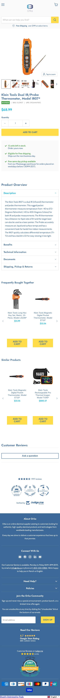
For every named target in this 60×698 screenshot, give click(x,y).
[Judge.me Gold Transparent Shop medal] (43, 490)
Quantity (5, 117)
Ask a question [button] (30, 456)
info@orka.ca (16, 568)
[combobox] (26, 20)
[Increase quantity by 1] (26, 123)
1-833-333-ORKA (39, 568)
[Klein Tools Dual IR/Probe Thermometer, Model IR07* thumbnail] (6, 84)
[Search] (55, 20)
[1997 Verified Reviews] (30, 677)
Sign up (47, 619)
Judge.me (39, 651)
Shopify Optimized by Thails (12, 696)
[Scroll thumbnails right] (56, 84)
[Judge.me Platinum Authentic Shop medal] (30, 490)
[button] (30, 193)
